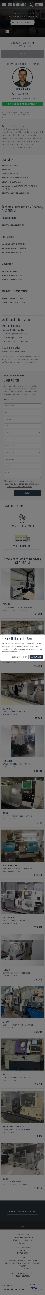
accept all (36, 657)
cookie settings (19, 657)
